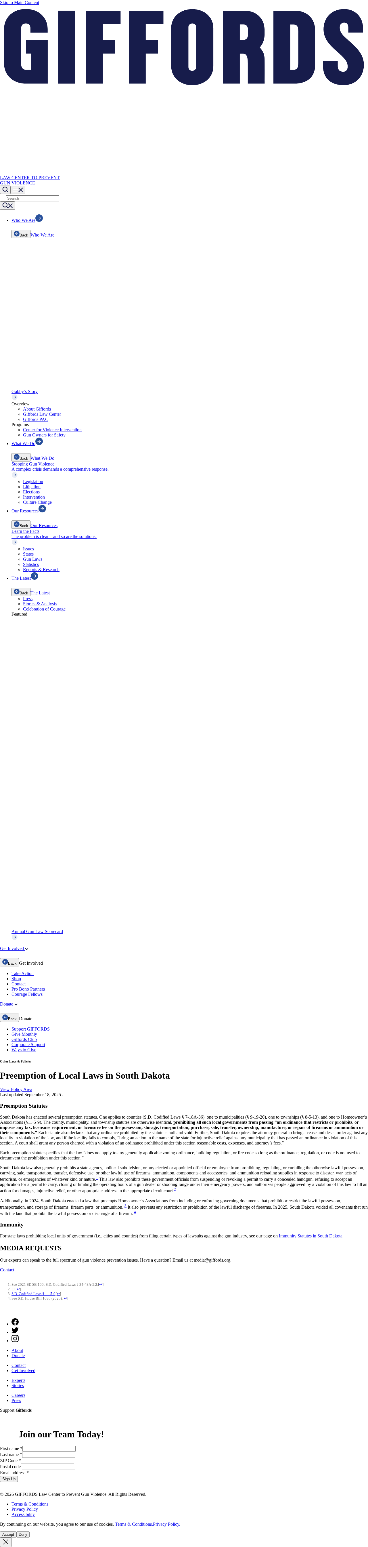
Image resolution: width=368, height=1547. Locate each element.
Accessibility (23, 1514)
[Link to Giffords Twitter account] (15, 1332)
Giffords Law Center (42, 414)
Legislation (33, 481)
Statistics (31, 564)
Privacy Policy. (166, 1524)
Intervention (34, 497)
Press (27, 598)
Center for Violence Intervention (52, 429)
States (28, 554)
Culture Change (37, 502)
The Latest (40, 592)
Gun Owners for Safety (44, 434)
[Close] (6, 1542)
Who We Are (42, 234)
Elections (31, 491)
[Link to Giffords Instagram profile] (15, 1340)
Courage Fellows (27, 994)
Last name (11, 1454)
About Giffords (37, 409)
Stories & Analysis (40, 603)
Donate (18, 1355)
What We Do (42, 458)
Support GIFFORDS (31, 1029)
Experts (18, 1380)
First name (11, 1448)
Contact (19, 983)
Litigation (32, 486)
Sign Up (9, 1479)
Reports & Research (41, 569)
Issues (28, 548)
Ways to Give (24, 1049)
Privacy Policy (25, 1509)
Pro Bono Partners (28, 989)
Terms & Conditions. (134, 1524)
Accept (8, 1534)
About (17, 1350)
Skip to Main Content (19, 2)
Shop (16, 978)
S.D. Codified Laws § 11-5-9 (33, 1294)
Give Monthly (24, 1034)
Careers (18, 1395)
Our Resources (43, 525)
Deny (23, 1534)
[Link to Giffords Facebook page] (15, 1323)
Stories (18, 1385)
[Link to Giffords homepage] (3, 1310)
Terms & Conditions (30, 1504)
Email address (14, 1472)
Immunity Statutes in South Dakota (310, 1235)
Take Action (23, 973)
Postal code (11, 1466)
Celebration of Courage (44, 608)
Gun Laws (32, 559)
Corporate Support (28, 1044)
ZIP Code (10, 1460)
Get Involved (23, 1370)
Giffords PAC (35, 419)
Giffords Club (24, 1039)
